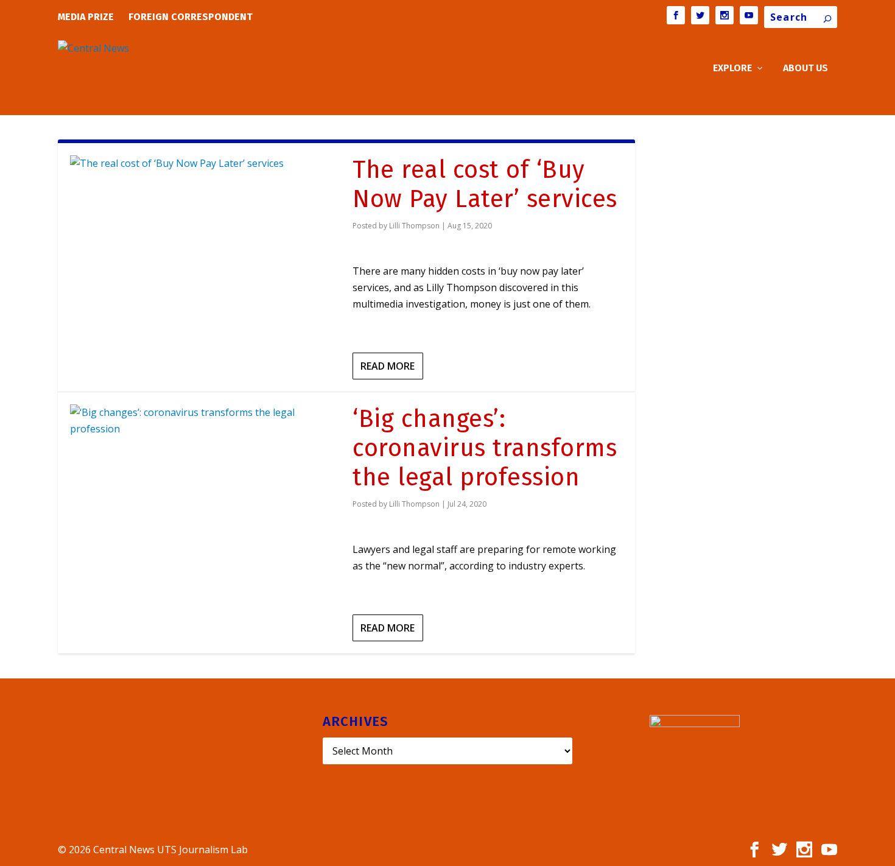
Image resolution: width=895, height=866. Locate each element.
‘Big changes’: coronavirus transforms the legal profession (485, 448)
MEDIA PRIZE (86, 17)
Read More (387, 366)
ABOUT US (805, 68)
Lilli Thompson (414, 225)
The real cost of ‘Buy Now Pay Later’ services (485, 184)
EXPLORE (732, 68)
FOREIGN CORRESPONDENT (190, 17)
